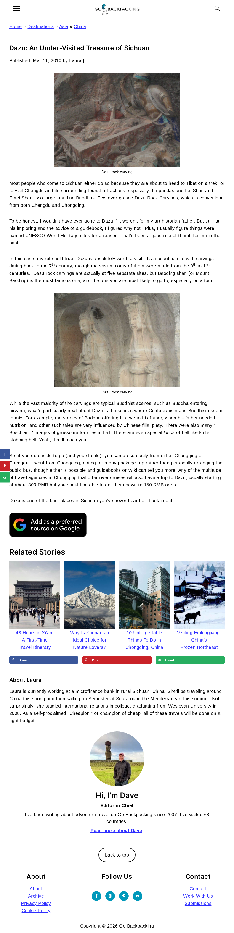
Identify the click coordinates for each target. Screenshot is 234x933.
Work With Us (198, 896)
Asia (63, 26)
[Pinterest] (124, 896)
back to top (117, 854)
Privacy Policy (36, 903)
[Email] (137, 896)
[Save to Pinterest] (5, 466)
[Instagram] (110, 896)
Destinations (40, 26)
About (36, 888)
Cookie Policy (36, 910)
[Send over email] (5, 477)
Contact (198, 888)
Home (15, 26)
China (80, 26)
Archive (36, 896)
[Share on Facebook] (5, 454)
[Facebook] (96, 896)
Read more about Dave (116, 830)
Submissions (198, 903)
